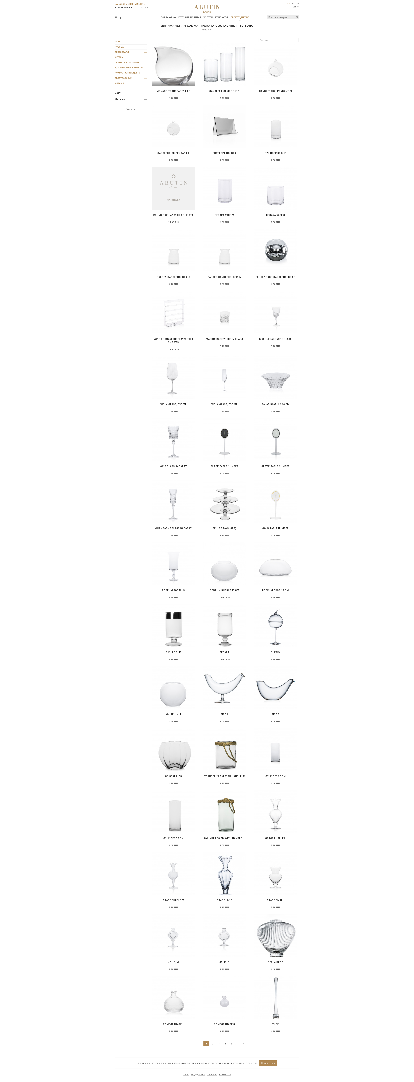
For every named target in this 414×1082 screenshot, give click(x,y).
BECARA (224, 652)
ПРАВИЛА (212, 1074)
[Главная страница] (207, 8)
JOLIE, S (224, 962)
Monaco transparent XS (173, 91)
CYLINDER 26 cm (275, 776)
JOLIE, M (173, 962)
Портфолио (168, 17)
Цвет (117, 93)
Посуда (119, 47)
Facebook (120, 18)
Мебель (119, 57)
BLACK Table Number (224, 466)
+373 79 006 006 (123, 7)
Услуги (208, 17)
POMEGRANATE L (173, 1024)
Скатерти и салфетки (127, 62)
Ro (293, 4)
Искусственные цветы (127, 73)
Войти (296, 7)
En (298, 4)
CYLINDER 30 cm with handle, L (224, 838)
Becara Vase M (224, 215)
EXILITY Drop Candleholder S (275, 277)
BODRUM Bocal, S (173, 590)
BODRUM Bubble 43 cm (224, 590)
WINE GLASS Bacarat (173, 466)
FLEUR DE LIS (173, 652)
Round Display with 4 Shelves (173, 215)
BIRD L (225, 714)
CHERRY (275, 652)
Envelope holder (224, 153)
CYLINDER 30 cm (173, 838)
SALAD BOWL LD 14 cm (275, 404)
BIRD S (276, 714)
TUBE (275, 1024)
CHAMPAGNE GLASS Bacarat (173, 528)
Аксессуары (122, 52)
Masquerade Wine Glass (275, 339)
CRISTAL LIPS (173, 776)
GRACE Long (224, 900)
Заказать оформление (130, 4)
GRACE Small (275, 900)
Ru (288, 4)
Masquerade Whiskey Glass (224, 339)
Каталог (205, 30)
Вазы (117, 42)
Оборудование (123, 78)
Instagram (116, 18)
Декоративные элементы (129, 68)
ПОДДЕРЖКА (198, 1074)
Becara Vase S (275, 215)
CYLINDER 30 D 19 (275, 153)
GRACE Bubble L (275, 838)
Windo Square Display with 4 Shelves (173, 341)
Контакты (221, 17)
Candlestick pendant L (173, 153)
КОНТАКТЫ (225, 1074)
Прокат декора (239, 17)
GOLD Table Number (275, 528)
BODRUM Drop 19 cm (275, 590)
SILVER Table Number (275, 466)
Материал (120, 99)
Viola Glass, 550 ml (173, 404)
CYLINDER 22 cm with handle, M (224, 776)
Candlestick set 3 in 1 (224, 91)
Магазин (120, 83)
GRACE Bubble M (173, 900)
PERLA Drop (275, 962)
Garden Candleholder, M (224, 277)
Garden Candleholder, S (173, 277)
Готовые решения (189, 17)
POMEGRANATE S (224, 1024)
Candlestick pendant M (275, 91)
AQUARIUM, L (173, 714)
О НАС (186, 1074)
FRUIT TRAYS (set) (224, 528)
